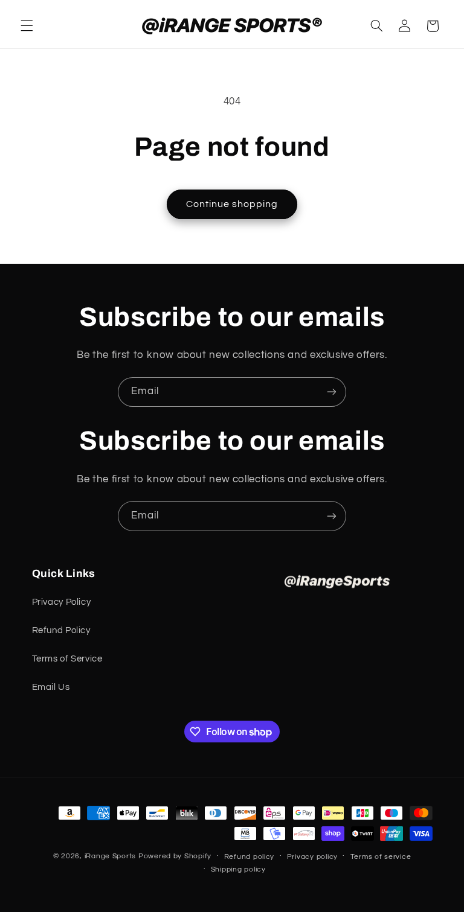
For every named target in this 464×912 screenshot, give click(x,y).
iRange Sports (111, 856)
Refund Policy (61, 630)
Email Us (51, 687)
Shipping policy (238, 869)
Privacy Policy (61, 602)
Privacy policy (312, 856)
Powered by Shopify (174, 856)
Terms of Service (67, 658)
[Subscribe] (332, 392)
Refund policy (249, 856)
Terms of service (380, 856)
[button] (26, 26)
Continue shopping (232, 204)
